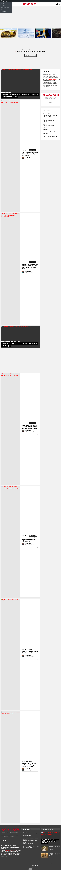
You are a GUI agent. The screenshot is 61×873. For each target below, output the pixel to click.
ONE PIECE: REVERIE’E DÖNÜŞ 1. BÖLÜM (50, 121)
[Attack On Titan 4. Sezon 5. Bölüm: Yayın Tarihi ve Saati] (44, 855)
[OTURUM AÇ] (57, 4)
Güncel (55, 864)
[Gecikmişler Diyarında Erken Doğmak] (26, 33)
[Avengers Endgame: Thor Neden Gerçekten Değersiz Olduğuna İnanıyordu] (10, 541)
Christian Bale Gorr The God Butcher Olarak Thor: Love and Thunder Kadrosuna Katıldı (30, 266)
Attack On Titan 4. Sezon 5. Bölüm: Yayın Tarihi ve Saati (54, 854)
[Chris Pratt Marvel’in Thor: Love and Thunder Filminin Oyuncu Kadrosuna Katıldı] (10, 429)
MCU (34, 150)
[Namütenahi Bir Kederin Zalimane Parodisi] (8, 33)
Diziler (37, 864)
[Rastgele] (30, 868)
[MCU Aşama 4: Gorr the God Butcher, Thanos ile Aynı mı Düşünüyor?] (10, 156)
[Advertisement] (30, 16)
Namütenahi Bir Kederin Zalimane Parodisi (7, 36)
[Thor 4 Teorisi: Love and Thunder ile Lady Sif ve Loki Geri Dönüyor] (20, 337)
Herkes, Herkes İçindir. (40, 36)
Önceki (0, 33)
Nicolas (46, 119)
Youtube (50, 79)
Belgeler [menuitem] (3, 5)
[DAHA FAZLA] (37, 162)
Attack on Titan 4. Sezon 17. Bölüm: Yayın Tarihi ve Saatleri (51, 135)
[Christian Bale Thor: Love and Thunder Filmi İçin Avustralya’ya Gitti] (10, 767)
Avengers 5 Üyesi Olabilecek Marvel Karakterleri (30, 652)
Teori (18, 341)
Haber (30, 150)
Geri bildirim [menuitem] (3, 11)
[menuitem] (1, 1)
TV (41, 865)
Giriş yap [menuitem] (5, 1)
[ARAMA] (59, 4)
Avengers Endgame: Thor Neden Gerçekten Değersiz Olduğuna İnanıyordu (29, 539)
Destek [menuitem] (2, 9)
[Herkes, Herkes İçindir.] (43, 33)
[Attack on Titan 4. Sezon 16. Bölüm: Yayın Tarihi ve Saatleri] (44, 848)
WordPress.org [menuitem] (4, 3)
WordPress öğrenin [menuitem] (5, 7)
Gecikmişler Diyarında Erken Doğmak (25, 36)
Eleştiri (41, 864)
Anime (33, 864)
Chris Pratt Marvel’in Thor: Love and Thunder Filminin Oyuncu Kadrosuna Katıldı (29, 426)
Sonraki (60, 33)
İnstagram (55, 79)
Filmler (51, 864)
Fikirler (46, 864)
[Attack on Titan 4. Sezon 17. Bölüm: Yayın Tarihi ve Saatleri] (50, 838)
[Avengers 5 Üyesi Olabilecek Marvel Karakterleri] (10, 654)
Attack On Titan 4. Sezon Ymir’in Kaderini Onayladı (51, 116)
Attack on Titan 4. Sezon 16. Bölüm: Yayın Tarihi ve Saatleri (54, 848)
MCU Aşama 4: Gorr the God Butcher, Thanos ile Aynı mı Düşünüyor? (30, 153)
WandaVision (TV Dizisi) (49, 131)
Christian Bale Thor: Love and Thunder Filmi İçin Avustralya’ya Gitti (29, 765)
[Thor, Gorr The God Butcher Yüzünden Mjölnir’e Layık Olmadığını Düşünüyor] (20, 84)
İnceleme (31, 535)
